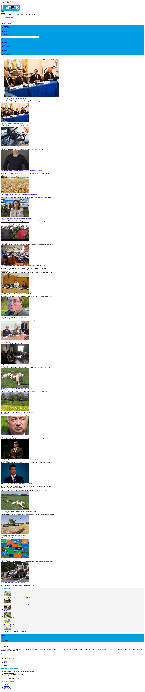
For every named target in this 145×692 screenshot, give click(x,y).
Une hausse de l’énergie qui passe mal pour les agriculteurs (15, 147)
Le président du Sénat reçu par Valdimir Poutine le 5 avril (14, 436)
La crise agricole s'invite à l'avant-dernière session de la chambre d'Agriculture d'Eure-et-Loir (23, 341)
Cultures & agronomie (9, 27)
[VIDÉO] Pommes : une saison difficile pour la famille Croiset (15, 242)
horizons (3, 13)
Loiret (5, 43)
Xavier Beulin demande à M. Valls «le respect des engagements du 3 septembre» (20, 511)
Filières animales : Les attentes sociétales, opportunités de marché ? (16, 388)
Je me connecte (7, 23)
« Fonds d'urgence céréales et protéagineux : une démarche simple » (17, 218)
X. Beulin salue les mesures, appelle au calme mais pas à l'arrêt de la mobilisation (20, 459)
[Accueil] (10, 11)
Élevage (5, 30)
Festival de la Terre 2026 (9, 617)
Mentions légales (8, 688)
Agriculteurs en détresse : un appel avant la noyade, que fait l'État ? (16, 269)
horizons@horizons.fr (9, 673)
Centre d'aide (7, 687)
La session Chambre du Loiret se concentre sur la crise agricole (16, 293)
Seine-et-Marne (7, 45)
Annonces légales (8, 22)
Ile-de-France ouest (137, 649)
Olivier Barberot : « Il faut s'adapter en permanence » (13, 317)
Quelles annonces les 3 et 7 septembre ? (10, 559)
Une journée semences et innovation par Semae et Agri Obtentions (19, 604)
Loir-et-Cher (7, 41)
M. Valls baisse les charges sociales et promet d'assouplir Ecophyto (16, 483)
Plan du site (6, 686)
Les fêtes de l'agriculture (9, 624)
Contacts (6, 684)
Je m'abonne (7, 20)
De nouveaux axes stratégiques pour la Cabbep (15, 631)
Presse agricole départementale (11, 690)
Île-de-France (7, 46)
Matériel (6, 31)
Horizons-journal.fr (5, 649)
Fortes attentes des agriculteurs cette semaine (11, 487)
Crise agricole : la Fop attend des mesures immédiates (13, 535)
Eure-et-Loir (7, 42)
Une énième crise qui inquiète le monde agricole (15, 98)
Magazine (6, 34)
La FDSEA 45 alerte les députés (8, 364)
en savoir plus (4, 641)
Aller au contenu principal (7, 1)
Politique (6, 32)
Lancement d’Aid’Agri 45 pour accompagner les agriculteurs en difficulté (18, 412)
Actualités (6, 26)
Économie (6, 28)
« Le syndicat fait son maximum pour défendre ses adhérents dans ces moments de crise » (22, 170)
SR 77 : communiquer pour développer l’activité (15, 610)
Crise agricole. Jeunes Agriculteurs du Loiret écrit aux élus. (15, 582)
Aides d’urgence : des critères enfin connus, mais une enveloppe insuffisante (19, 194)
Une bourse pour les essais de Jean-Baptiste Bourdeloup (17, 597)
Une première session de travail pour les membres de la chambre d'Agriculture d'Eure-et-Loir (23, 265)
